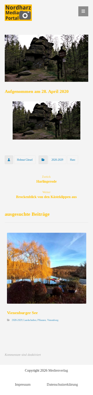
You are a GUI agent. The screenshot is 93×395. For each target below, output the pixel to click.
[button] (83, 11)
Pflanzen (41, 320)
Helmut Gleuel (25, 159)
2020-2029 (57, 159)
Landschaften (29, 320)
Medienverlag (58, 370)
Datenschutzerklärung (62, 384)
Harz (72, 159)
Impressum (22, 384)
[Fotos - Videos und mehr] (18, 13)
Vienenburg (52, 320)
